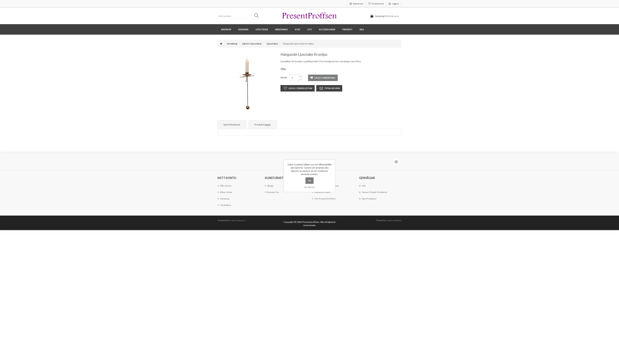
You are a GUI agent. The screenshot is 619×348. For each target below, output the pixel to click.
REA (362, 29)
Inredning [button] (281, 29)
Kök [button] (297, 29)
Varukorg (224, 198)
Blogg (270, 185)
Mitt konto (225, 185)
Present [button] (347, 29)
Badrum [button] (226, 29)
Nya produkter (369, 198)
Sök (257, 16)
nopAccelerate (393, 220)
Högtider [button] (262, 29)
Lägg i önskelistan (300, 88)
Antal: (283, 77)
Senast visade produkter (374, 192)
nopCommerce (237, 220)
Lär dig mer (309, 187)
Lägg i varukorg (324, 77)
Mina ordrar (226, 192)
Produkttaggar (262, 124)
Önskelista (225, 205)
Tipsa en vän (332, 88)
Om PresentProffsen (325, 198)
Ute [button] (309, 29)
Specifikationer (231, 124)
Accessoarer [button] (327, 29)
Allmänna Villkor (322, 192)
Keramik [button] (243, 29)
